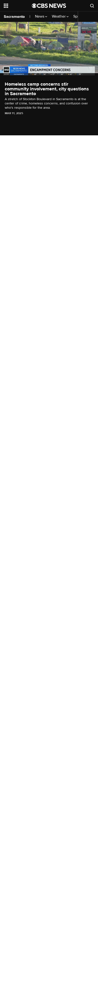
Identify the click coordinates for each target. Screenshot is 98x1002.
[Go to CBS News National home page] (49, 5)
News (40, 16)
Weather (59, 16)
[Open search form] (92, 6)
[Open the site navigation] (18, 6)
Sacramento (14, 16)
